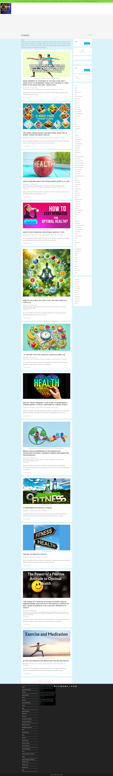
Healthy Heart (48, 407)
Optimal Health (34, 1)
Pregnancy (76, 233)
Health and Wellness (24, 1)
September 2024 (77, 288)
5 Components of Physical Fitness (37, 508)
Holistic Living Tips (78, 169)
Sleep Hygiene (77, 242)
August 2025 (77, 281)
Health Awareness (54, 1)
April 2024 (76, 292)
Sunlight (76, 253)
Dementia (32, 459)
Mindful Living (43, 359)
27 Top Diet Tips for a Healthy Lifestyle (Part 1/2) (44, 355)
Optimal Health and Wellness (89, 1)
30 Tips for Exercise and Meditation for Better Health (46, 661)
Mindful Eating (29, 308)
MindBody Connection (64, 1)
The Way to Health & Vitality (35, 554)
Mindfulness (48, 359)
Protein (76, 238)
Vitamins (76, 261)
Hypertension (77, 180)
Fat (75, 120)
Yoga (65, 663)
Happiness (76, 135)
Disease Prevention (78, 109)
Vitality (76, 259)
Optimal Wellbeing (78, 227)
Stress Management (76, 1)
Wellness (61, 663)
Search (76, 41)
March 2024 (77, 294)
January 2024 (77, 298)
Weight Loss (77, 266)
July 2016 (76, 303)
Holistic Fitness (59, 612)
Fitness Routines (77, 128)
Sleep (58, 663)
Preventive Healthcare (78, 236)
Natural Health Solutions (79, 210)
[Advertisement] (56, 25)
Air (75, 85)
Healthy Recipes (77, 152)
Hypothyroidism (58, 185)
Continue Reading (28, 98)
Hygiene (76, 178)
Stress (38, 460)
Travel (76, 255)
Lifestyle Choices (78, 188)
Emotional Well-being (41, 612)
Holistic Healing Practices (79, 160)
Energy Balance (30, 306)
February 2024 (77, 296)
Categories (82, 50)
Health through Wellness (47, 89)
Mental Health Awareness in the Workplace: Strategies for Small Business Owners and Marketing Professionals (46, 453)
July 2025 (76, 283)
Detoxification (29, 185)
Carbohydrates (77, 98)
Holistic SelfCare (77, 173)
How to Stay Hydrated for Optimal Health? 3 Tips (43, 232)
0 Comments (61, 89)
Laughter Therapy (78, 184)
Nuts (75, 216)
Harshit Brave (26, 87)
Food (76, 130)
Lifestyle (76, 186)
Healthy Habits (54, 89)
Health (25, 89)
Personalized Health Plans (79, 229)
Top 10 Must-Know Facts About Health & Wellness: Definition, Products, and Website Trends (47, 701)
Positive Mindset (77, 231)
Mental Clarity (58, 459)
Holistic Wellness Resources (29, 613)
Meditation (44, 663)
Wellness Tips (57, 359)
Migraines (28, 460)
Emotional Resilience (33, 612)
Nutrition (52, 235)
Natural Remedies (78, 212)
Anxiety (25, 459)
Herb (76, 154)
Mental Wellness (44, 1)
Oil (75, 218)
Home (16, 1)
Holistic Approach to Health (79, 156)
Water (56, 235)
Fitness (28, 89)
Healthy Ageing (77, 145)
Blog (28, 359)
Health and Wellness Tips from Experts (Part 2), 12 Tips (46, 181)
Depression (36, 459)
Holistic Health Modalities (79, 165)
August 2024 (77, 290)
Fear (44, 459)
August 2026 (77, 279)
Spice (76, 244)
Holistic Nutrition (78, 171)
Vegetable (76, 257)
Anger (29, 459)
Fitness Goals (32, 89)
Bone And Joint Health (78, 96)
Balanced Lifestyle (78, 92)
